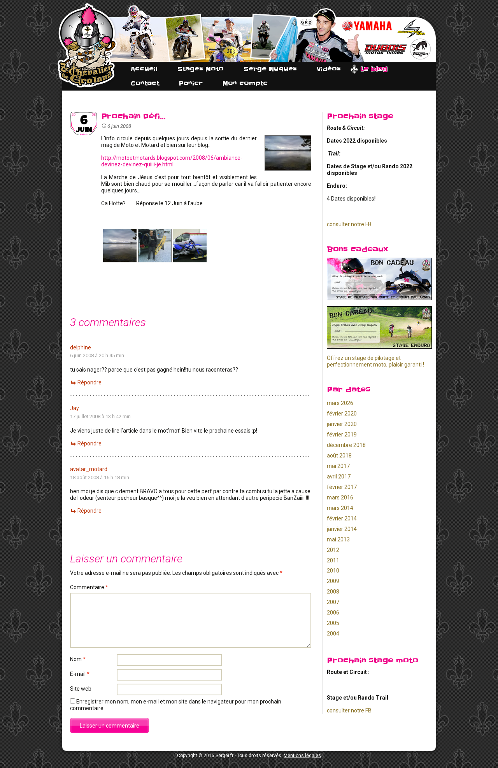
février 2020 (342, 413)
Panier (191, 83)
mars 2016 (340, 497)
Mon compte (245, 83)
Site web (80, 689)
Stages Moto (200, 69)
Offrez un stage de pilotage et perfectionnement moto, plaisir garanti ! (375, 361)
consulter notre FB (349, 224)
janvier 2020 (342, 424)
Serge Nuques (270, 69)
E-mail (79, 674)
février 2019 (342, 434)
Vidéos (329, 69)
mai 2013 (338, 539)
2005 (333, 623)
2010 (333, 570)
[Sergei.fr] (87, 45)
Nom (78, 659)
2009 (333, 581)
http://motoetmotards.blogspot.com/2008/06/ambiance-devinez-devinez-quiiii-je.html (171, 161)
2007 (333, 602)
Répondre (89, 382)
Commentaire (89, 587)
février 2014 (342, 518)
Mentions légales (302, 755)
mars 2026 (340, 403)
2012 (333, 550)
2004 (333, 633)
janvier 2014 (342, 529)
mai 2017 (338, 466)
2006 (333, 612)
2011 (333, 560)
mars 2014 (340, 508)
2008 (333, 591)
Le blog (374, 69)
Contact (145, 83)
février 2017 (342, 487)
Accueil (144, 69)
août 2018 (339, 455)
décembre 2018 (346, 445)
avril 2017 (339, 476)
